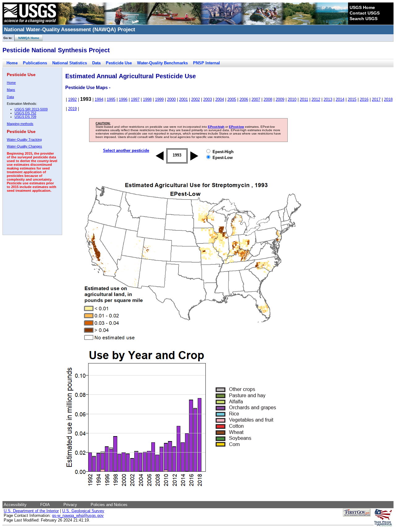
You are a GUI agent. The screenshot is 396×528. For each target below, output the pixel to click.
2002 (195, 99)
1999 (159, 99)
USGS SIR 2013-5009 (31, 109)
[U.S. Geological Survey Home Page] (30, 23)
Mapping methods (20, 124)
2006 (243, 99)
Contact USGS (365, 13)
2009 (280, 99)
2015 (352, 99)
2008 (268, 99)
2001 (183, 99)
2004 (219, 99)
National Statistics (69, 63)
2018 (388, 99)
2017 (376, 99)
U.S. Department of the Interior (31, 511)
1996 (123, 99)
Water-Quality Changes (24, 146)
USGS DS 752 (25, 113)
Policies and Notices (109, 504)
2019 (72, 108)
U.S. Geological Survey (83, 511)
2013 (328, 99)
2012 (316, 99)
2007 (256, 99)
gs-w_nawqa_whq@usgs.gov (78, 515)
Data (96, 63)
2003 (207, 99)
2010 (292, 99)
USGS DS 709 (25, 116)
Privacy (70, 504)
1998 (147, 99)
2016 (364, 99)
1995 (111, 99)
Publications (35, 63)
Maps (11, 90)
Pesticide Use (119, 63)
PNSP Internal (206, 63)
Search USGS (363, 18)
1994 (99, 99)
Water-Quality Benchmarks (162, 63)
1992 (72, 99)
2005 (231, 99)
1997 (135, 99)
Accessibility (15, 504)
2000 (171, 99)
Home (12, 63)
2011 (304, 99)
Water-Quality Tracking (24, 139)
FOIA (45, 504)
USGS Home (362, 7)
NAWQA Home (27, 38)
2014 (340, 99)
